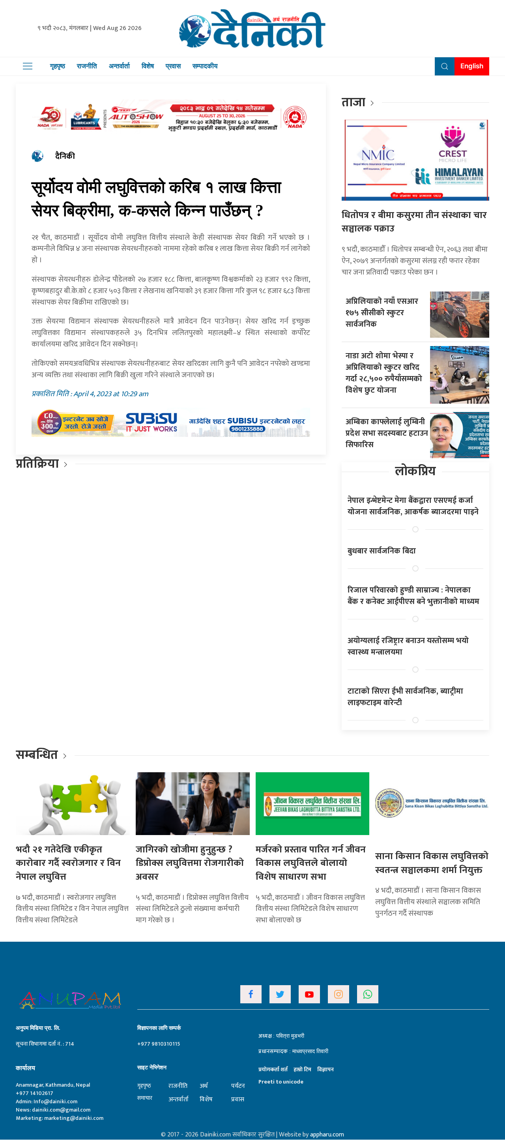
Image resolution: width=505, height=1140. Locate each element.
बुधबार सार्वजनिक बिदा (382, 551)
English (471, 66)
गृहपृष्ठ (57, 66)
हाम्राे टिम (302, 1069)
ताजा (353, 102)
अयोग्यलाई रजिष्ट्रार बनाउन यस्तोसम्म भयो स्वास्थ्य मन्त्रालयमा (408, 646)
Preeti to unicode (280, 1081)
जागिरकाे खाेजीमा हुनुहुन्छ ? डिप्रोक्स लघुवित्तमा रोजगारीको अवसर (190, 863)
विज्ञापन (325, 1069)
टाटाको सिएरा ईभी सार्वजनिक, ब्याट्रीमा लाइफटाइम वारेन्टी (405, 697)
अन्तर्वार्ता (119, 66)
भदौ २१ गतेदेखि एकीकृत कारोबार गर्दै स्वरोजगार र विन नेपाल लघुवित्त (68, 863)
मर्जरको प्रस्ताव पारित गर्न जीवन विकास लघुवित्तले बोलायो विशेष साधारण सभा (311, 863)
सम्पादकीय (205, 66)
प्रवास (173, 66)
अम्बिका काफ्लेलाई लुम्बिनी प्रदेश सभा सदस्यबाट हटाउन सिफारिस (387, 433)
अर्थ (204, 1086)
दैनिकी (65, 156)
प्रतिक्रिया (37, 463)
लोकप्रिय (415, 471)
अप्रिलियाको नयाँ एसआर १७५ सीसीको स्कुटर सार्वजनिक (382, 313)
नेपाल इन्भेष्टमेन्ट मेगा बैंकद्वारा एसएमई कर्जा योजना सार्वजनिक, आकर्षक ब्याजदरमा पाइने (413, 506)
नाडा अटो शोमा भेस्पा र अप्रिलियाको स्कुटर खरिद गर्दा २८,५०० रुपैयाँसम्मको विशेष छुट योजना (384, 373)
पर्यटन (238, 1086)
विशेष (148, 66)
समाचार (144, 1097)
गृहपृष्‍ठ (144, 1085)
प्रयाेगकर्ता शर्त (273, 1069)
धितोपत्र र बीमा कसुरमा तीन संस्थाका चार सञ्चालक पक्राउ (414, 222)
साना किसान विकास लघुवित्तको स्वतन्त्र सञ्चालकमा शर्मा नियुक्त (431, 863)
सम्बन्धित (38, 755)
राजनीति (87, 66)
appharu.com (327, 1134)
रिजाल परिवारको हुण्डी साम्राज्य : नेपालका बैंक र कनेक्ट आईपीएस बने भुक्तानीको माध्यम (413, 595)
